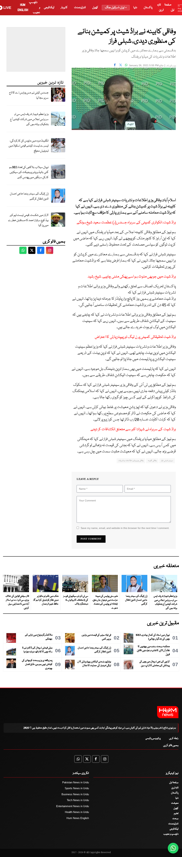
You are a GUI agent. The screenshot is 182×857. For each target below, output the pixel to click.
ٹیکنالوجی (49, 7)
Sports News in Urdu (77, 788)
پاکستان (148, 7)
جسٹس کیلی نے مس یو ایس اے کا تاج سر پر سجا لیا (29, 95)
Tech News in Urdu (78, 800)
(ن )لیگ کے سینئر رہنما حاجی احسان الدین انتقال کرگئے (29, 196)
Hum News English (77, 818)
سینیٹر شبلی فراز (167, 460)
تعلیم (176, 813)
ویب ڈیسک (171, 65)
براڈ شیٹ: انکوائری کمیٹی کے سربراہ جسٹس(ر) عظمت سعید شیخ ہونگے (126, 222)
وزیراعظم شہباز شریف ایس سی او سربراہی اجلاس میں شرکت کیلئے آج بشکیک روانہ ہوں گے (29, 119)
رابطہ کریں (173, 738)
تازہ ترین (174, 788)
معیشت (174, 803)
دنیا (135, 7)
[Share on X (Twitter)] (120, 65)
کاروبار (64, 7)
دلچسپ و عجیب (170, 834)
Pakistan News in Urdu (75, 782)
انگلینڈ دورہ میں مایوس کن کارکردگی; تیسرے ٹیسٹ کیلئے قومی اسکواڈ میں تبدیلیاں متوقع (29, 146)
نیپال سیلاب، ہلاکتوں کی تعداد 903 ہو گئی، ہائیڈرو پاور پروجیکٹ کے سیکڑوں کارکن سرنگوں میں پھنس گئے (29, 172)
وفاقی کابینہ (152, 460)
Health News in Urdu (77, 812)
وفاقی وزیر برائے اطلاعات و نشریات (130, 460)
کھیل (95, 7)
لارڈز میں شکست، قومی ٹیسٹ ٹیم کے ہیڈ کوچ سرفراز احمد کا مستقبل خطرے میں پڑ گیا (28, 220)
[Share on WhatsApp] (126, 65)
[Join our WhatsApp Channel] (173, 848)
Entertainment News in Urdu (72, 806)
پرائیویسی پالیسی (153, 738)
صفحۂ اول (173, 783)
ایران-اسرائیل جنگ (114, 7)
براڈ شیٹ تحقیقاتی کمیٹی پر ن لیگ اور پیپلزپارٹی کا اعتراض (135, 337)
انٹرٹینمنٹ (80, 7)
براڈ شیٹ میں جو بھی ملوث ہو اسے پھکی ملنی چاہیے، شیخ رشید (132, 277)
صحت (175, 819)
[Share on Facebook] (114, 65)
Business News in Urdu (75, 794)
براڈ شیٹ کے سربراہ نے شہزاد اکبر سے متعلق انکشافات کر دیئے (133, 429)
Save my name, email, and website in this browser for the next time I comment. (125, 528)
